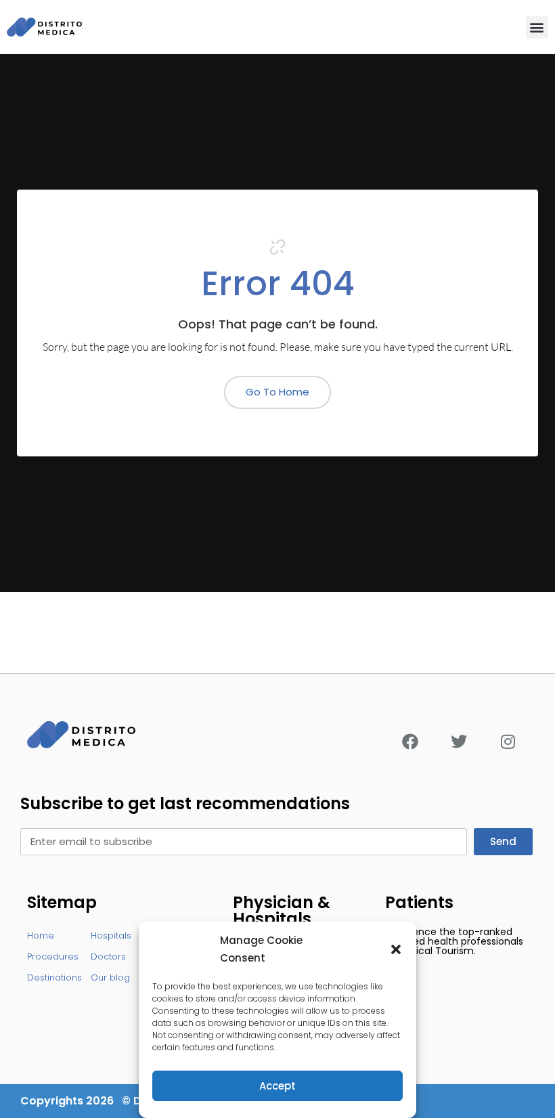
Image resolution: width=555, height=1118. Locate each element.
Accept (277, 1086)
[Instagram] (507, 741)
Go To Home (277, 392)
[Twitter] (459, 741)
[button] (396, 949)
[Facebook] (410, 741)
